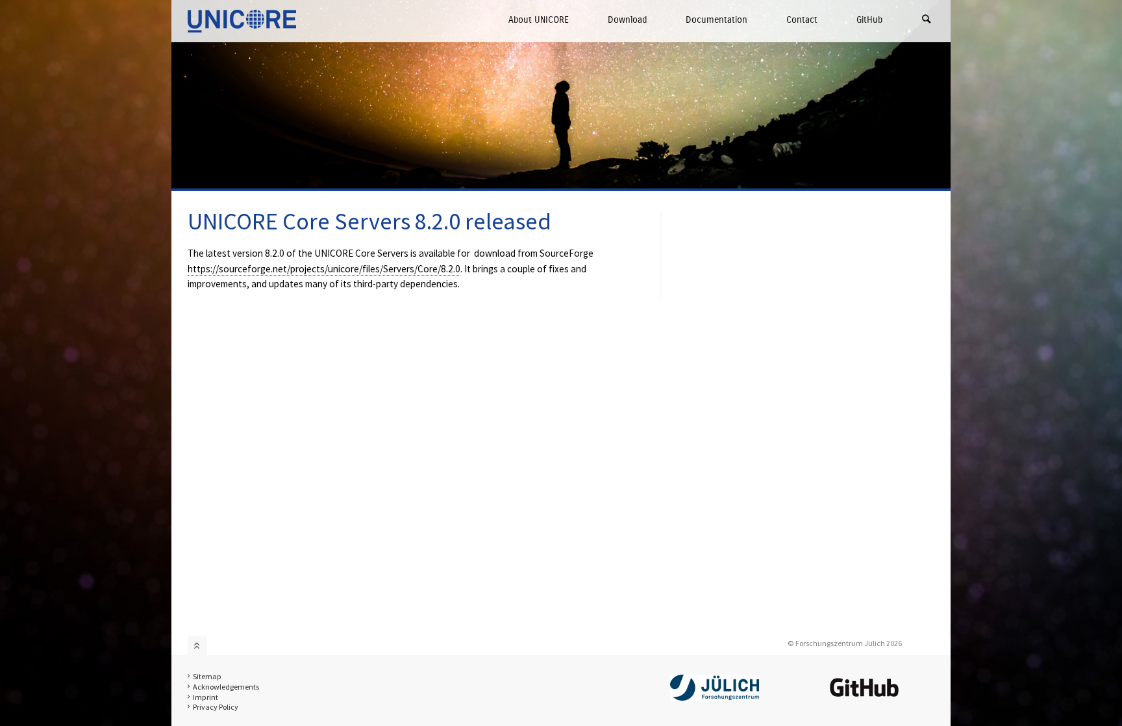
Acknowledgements (226, 687)
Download (627, 19)
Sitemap (207, 676)
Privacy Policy (215, 707)
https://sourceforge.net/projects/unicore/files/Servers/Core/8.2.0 (324, 269)
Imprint (205, 697)
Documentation (716, 19)
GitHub (869, 19)
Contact (801, 19)
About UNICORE (538, 19)
